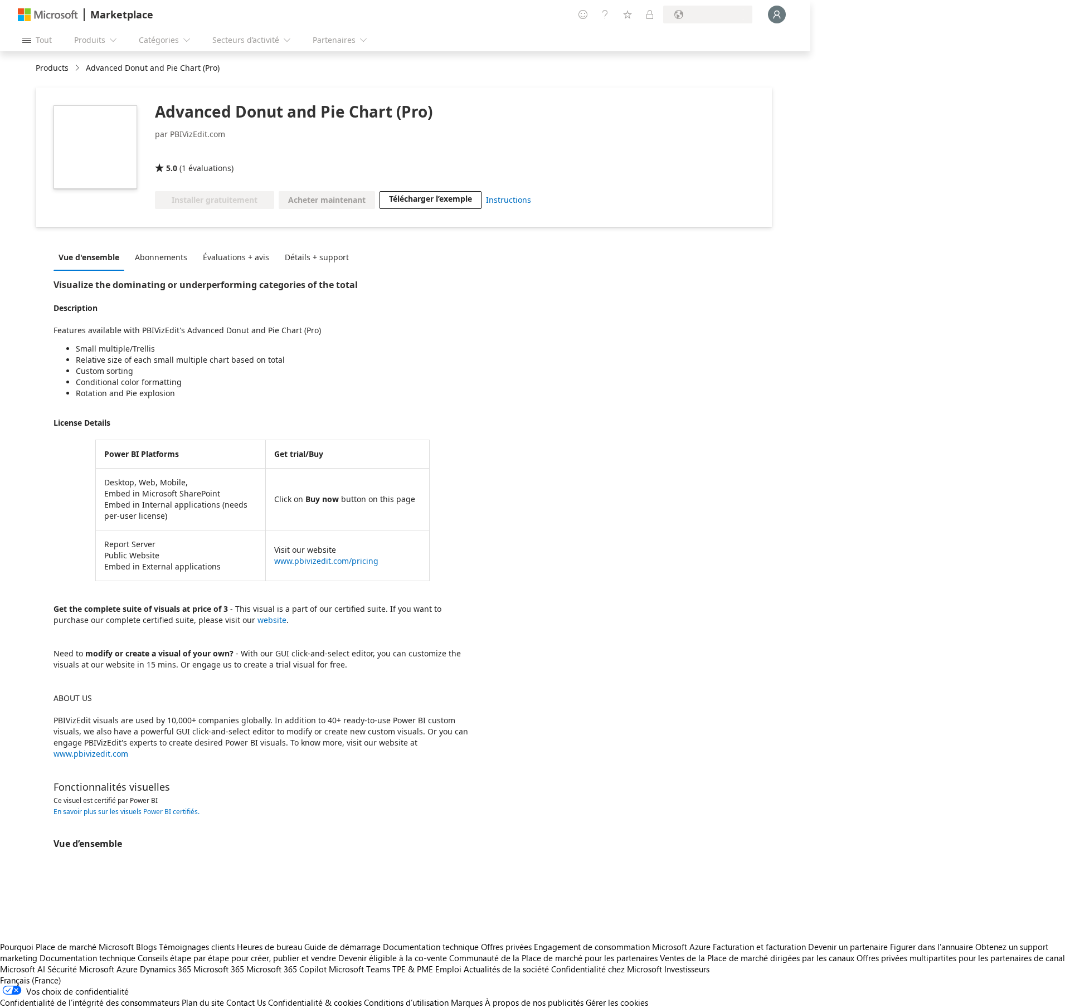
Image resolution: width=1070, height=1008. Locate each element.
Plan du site (203, 1002)
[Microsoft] (48, 14)
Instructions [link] (508, 199)
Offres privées (506, 946)
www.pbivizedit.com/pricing (326, 561)
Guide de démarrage (342, 946)
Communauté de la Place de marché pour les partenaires (553, 957)
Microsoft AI (22, 969)
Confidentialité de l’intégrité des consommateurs (89, 1002)
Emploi (448, 969)
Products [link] (52, 67)
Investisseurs (686, 969)
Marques (467, 1002)
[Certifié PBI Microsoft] (229, 152)
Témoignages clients (197, 946)
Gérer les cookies (617, 1002)
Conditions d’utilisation (406, 1002)
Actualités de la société (506, 969)
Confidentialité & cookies (315, 1002)
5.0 (171, 168)
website (271, 620)
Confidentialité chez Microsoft (606, 969)
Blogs (146, 946)
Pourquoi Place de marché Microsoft (67, 946)
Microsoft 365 (218, 969)
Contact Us (246, 1002)
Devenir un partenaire (848, 946)
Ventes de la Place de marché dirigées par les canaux (757, 957)
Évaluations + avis (236, 257)
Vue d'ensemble (89, 257)
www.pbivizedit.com (91, 753)
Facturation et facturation (759, 946)
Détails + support (317, 257)
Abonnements (161, 257)
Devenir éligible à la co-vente (392, 957)
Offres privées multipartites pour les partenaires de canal (961, 957)
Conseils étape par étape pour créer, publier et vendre (237, 957)
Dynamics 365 (165, 969)
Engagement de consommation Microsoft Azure (623, 946)
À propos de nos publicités (534, 1002)
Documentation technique (431, 946)
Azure (127, 969)
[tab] (92, 257)
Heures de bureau (269, 946)
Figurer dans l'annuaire (931, 946)
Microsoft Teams (359, 969)
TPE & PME (412, 969)
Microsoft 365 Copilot (286, 969)
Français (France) (30, 980)
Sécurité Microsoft (80, 969)
